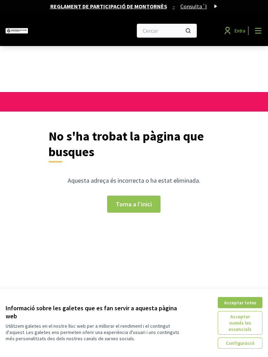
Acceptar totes (240, 302)
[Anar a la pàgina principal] (52, 31)
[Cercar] (188, 30)
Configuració (240, 343)
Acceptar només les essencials (240, 322)
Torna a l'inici (134, 204)
